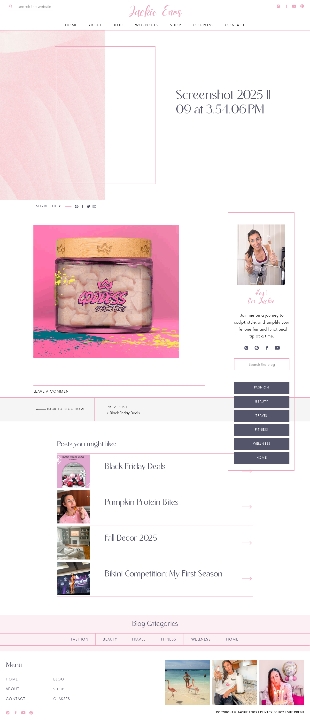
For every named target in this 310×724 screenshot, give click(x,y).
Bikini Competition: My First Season (163, 574)
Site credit (295, 712)
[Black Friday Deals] (247, 471)
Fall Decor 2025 (131, 538)
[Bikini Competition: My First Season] (247, 579)
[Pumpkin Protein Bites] (247, 507)
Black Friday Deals (125, 412)
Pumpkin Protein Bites (141, 502)
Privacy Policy (272, 712)
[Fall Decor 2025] (247, 543)
